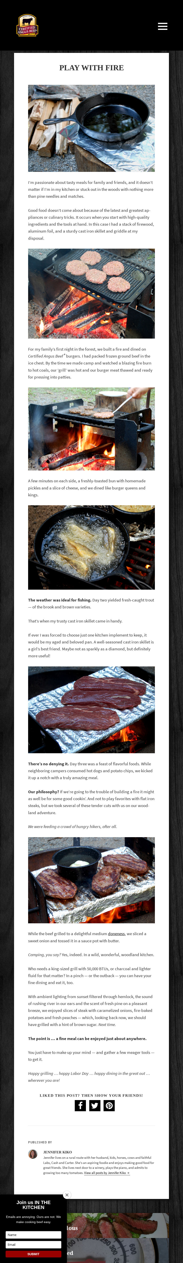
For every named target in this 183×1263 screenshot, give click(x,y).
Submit (33, 1254)
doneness (116, 933)
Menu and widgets (163, 32)
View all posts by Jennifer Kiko (105, 1173)
